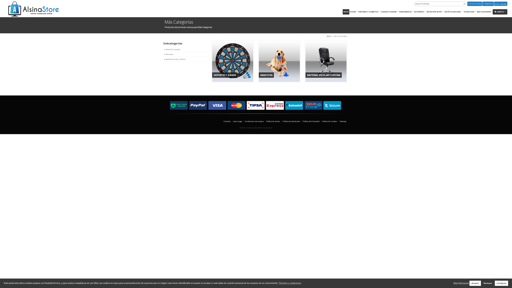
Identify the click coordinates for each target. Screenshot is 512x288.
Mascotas (169, 54)
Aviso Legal (237, 121)
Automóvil (419, 12)
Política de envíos (273, 121)
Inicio (346, 12)
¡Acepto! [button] (475, 283)
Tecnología (468, 12)
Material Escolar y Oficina (175, 59)
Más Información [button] (461, 283)
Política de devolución (291, 121)
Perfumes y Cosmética (368, 12)
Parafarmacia (405, 12)
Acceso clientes (475, 4)
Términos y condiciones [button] (290, 283)
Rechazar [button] (488, 283)
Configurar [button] (501, 283)
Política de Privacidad (311, 121)
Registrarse (488, 4)
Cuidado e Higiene (389, 12)
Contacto (227, 121)
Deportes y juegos (173, 49)
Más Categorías (484, 12)
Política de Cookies (329, 121)
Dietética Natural (452, 12)
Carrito (500, 12)
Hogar (353, 12)
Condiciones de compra (254, 121)
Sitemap (343, 121)
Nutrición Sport (434, 12)
